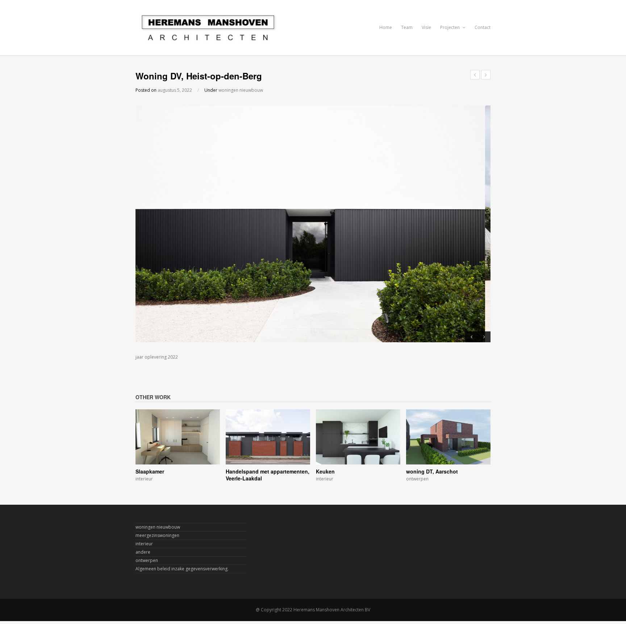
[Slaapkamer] (177, 460)
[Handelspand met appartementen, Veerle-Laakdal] (268, 460)
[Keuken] (358, 460)
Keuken (325, 471)
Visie (426, 27)
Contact (483, 27)
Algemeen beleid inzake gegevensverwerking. (182, 569)
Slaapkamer (149, 471)
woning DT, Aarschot (432, 471)
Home (385, 27)
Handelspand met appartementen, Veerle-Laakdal (267, 475)
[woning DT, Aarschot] (448, 460)
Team (407, 27)
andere (142, 552)
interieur (144, 479)
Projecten (450, 27)
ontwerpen (417, 479)
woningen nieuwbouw (240, 90)
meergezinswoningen (157, 535)
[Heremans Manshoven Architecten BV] (207, 40)
